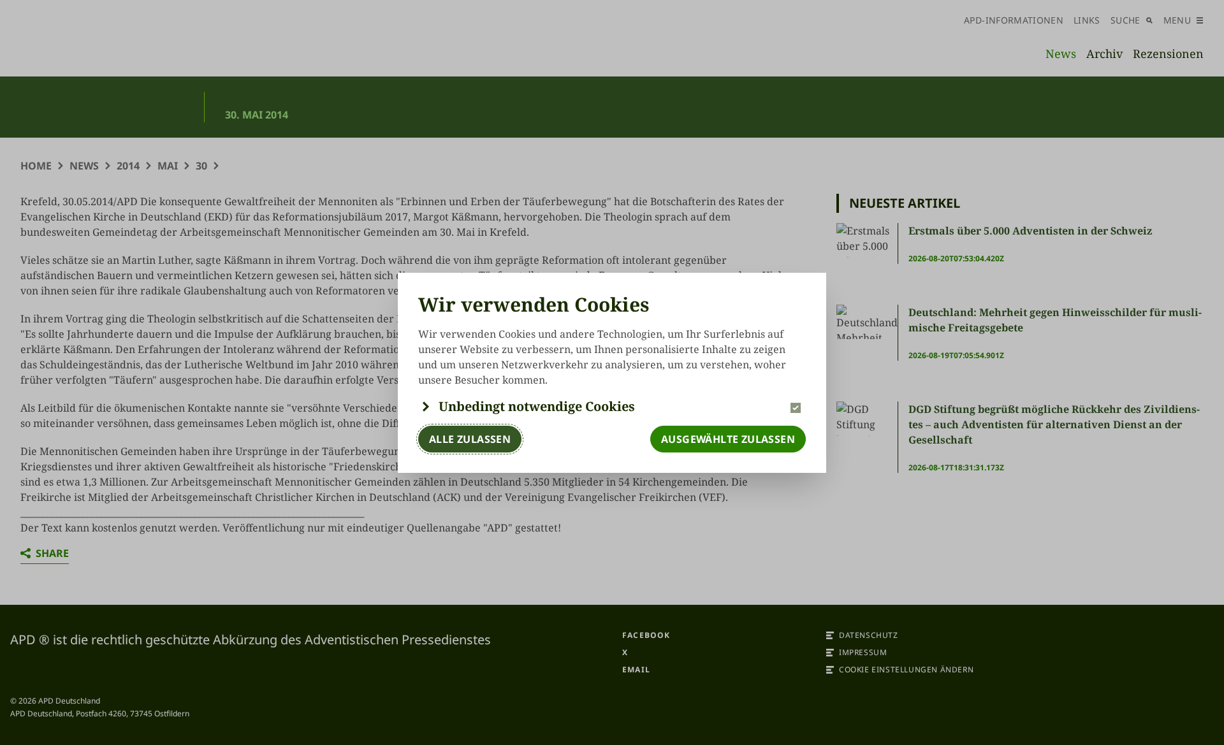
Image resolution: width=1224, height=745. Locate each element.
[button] (612, 407)
